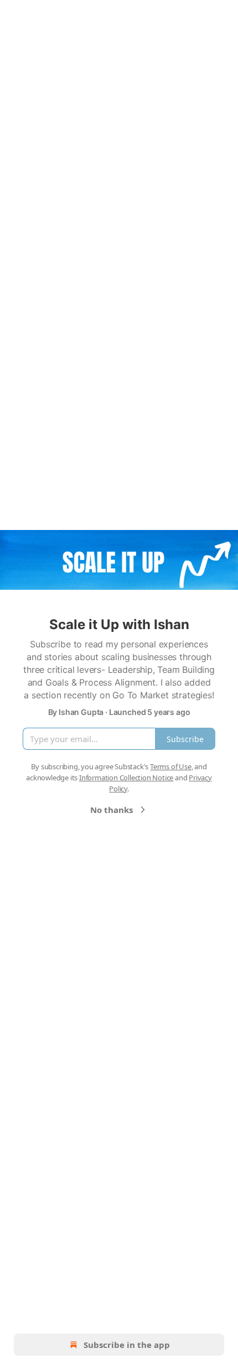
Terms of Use (171, 766)
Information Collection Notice (126, 778)
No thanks (111, 809)
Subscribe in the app (127, 1344)
